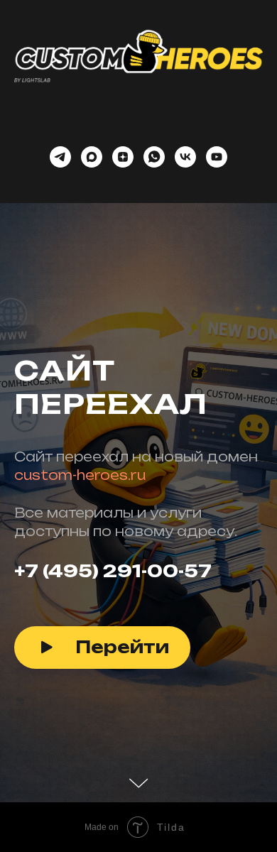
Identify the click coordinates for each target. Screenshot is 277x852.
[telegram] (60, 157)
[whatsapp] (154, 157)
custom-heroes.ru (80, 601)
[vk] (185, 157)
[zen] (123, 157)
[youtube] (216, 157)
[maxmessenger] (91, 157)
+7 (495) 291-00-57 (113, 697)
